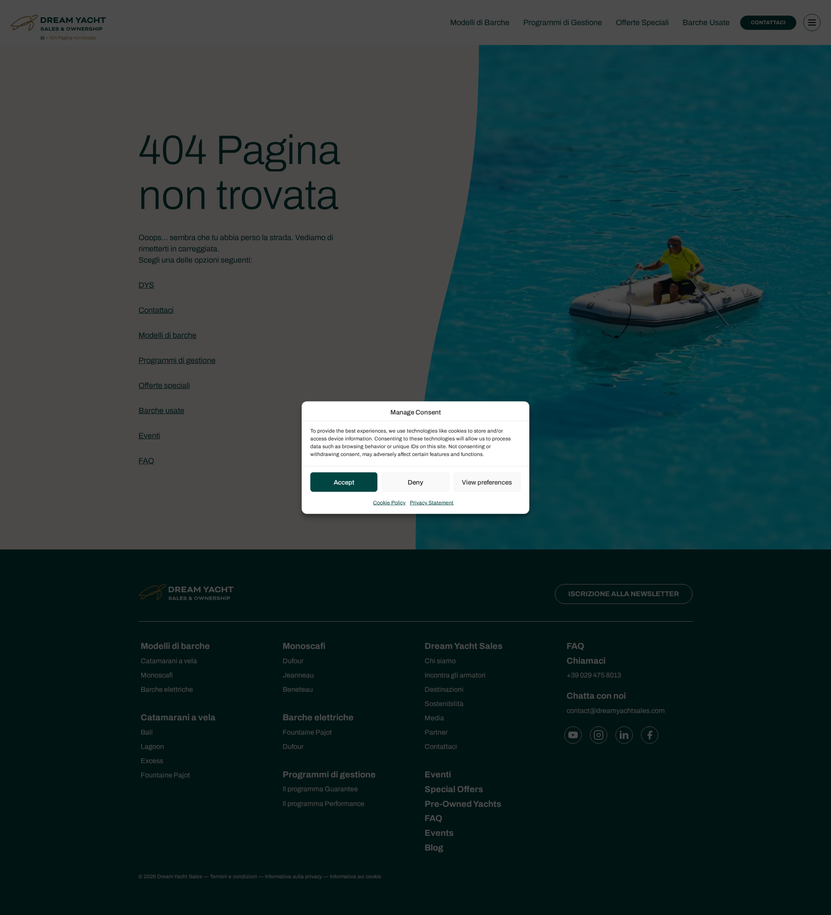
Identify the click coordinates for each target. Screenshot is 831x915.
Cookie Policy (389, 503)
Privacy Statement (432, 503)
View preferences (487, 481)
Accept (344, 481)
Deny (415, 481)
